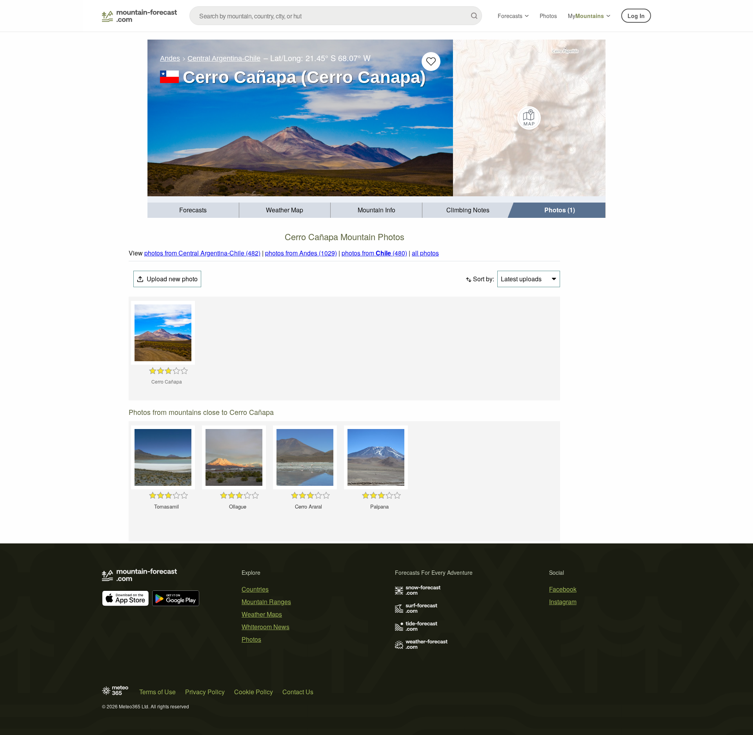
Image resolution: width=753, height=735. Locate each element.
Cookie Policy (253, 691)
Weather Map (284, 209)
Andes (170, 58)
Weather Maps (262, 614)
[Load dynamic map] (529, 118)
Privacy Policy (205, 691)
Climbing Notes (467, 209)
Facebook (563, 589)
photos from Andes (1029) (301, 252)
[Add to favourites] (431, 61)
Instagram (563, 601)
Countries (255, 589)
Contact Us (297, 691)
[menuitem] (193, 210)
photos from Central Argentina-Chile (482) (202, 252)
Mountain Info (376, 209)
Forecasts (510, 16)
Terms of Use (157, 691)
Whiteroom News (265, 626)
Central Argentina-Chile (223, 58)
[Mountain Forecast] (139, 15)
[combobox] (335, 15)
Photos (548, 16)
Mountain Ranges (266, 601)
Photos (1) (559, 209)
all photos (425, 252)
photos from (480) (374, 252)
